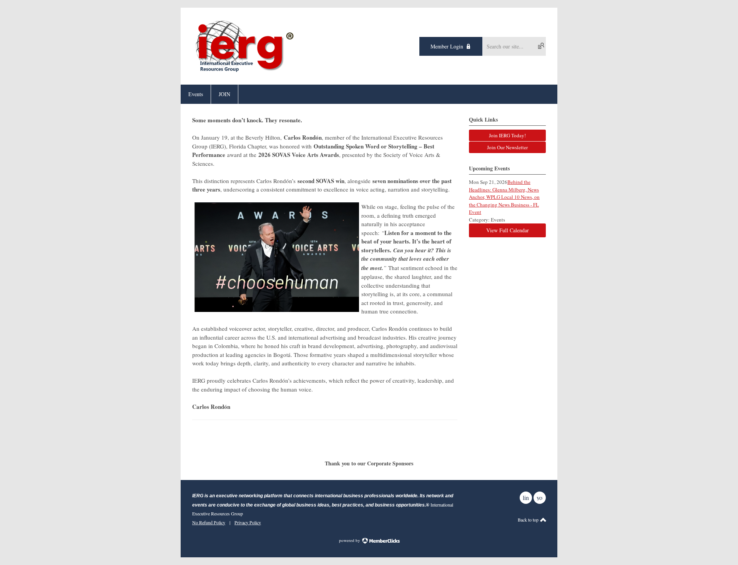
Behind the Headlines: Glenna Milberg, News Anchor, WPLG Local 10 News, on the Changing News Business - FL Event (504, 196)
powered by (350, 540)
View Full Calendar (507, 230)
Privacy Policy (247, 522)
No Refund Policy (208, 522)
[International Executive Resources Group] (244, 71)
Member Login (446, 46)
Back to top (529, 520)
